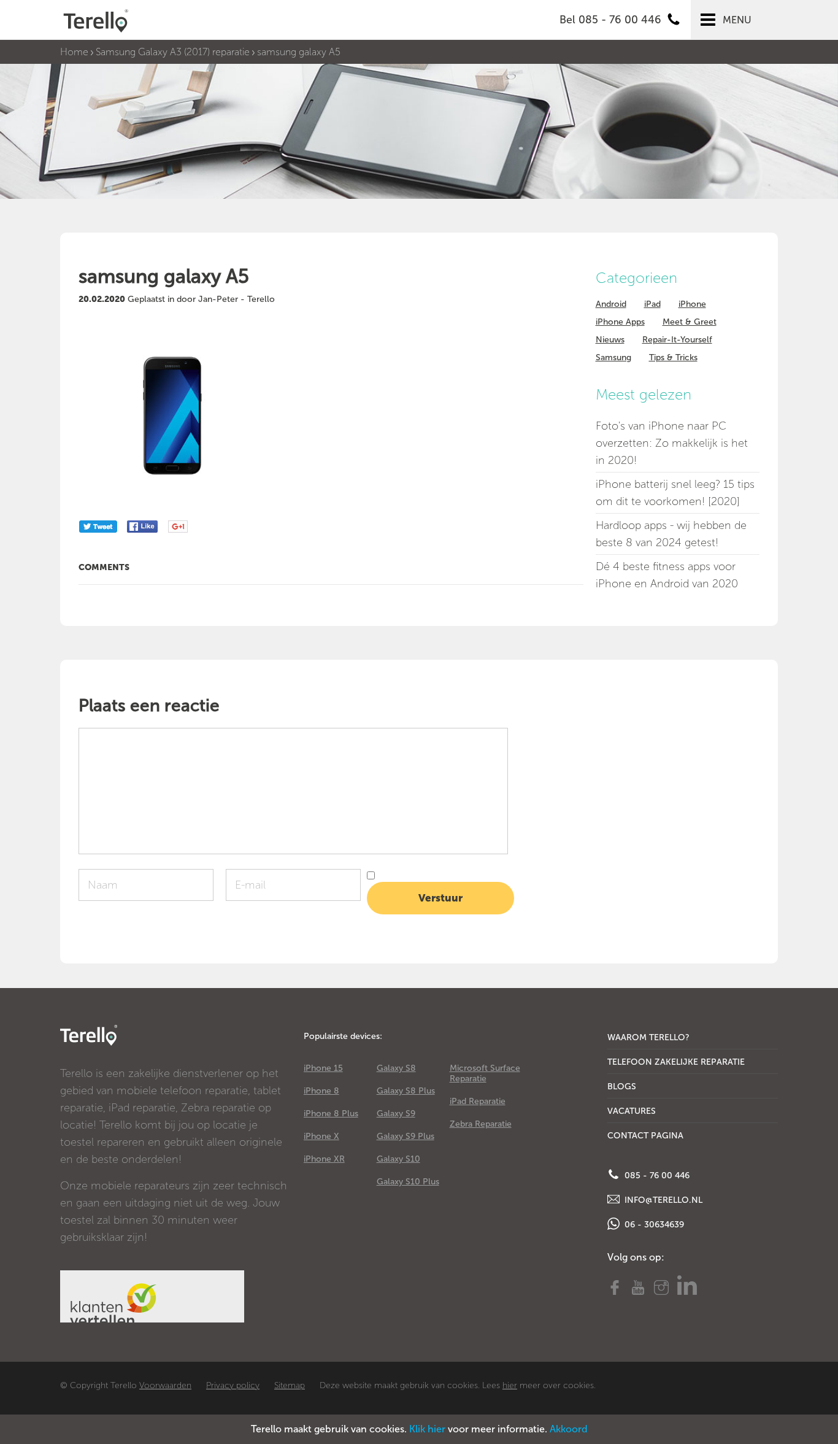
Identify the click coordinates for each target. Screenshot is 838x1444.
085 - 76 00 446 (656, 1175)
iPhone (692, 304)
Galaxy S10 (398, 1159)
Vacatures (631, 1111)
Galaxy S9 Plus (405, 1136)
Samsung (613, 357)
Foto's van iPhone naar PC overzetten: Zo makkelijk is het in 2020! (672, 443)
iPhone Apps (620, 322)
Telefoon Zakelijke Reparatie (676, 1062)
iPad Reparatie (477, 1101)
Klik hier (427, 1429)
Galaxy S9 (396, 1113)
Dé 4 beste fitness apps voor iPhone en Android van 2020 (667, 575)
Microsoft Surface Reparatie (485, 1073)
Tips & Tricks (673, 357)
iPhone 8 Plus (331, 1113)
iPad (652, 304)
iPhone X (321, 1136)
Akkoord (569, 1429)
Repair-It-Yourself (677, 339)
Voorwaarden (165, 1385)
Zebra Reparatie (481, 1124)
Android (611, 304)
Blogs (621, 1086)
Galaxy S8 (396, 1068)
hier (509, 1385)
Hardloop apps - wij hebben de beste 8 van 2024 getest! (671, 534)
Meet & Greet (690, 322)
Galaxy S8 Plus (406, 1091)
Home (74, 52)
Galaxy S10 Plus (408, 1181)
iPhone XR (324, 1159)
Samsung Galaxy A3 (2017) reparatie (173, 52)
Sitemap (289, 1385)
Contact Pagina (645, 1135)
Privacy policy (232, 1385)
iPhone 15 (323, 1068)
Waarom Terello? (648, 1037)
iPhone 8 (321, 1091)
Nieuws (610, 339)
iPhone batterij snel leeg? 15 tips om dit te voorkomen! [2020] (675, 492)
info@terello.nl (662, 1200)
